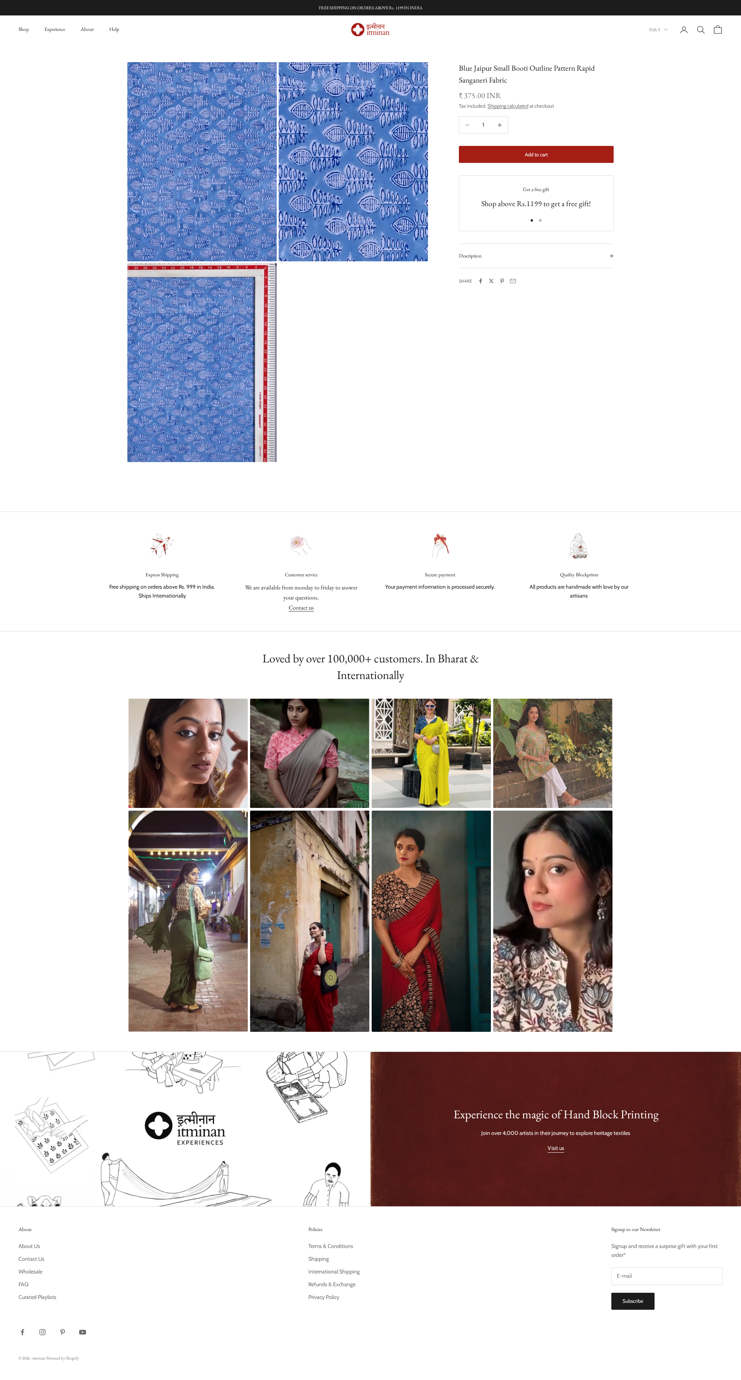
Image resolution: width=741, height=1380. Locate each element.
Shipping (318, 1258)
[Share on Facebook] (480, 281)
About (87, 29)
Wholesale (30, 1271)
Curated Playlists (37, 1297)
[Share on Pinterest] (502, 281)
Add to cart (536, 154)
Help (114, 29)
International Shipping (334, 1271)
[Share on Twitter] (491, 281)
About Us (29, 1246)
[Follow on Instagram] (42, 1332)
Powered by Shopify (62, 1358)
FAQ (24, 1284)
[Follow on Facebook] (22, 1332)
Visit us (556, 1148)
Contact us (301, 607)
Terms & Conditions (330, 1246)
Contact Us (31, 1258)
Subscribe (633, 1301)
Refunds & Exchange (331, 1284)
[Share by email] (513, 281)
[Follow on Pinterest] (62, 1332)
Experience (54, 29)
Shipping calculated (507, 106)
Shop (24, 29)
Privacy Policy (323, 1297)
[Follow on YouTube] (82, 1332)
